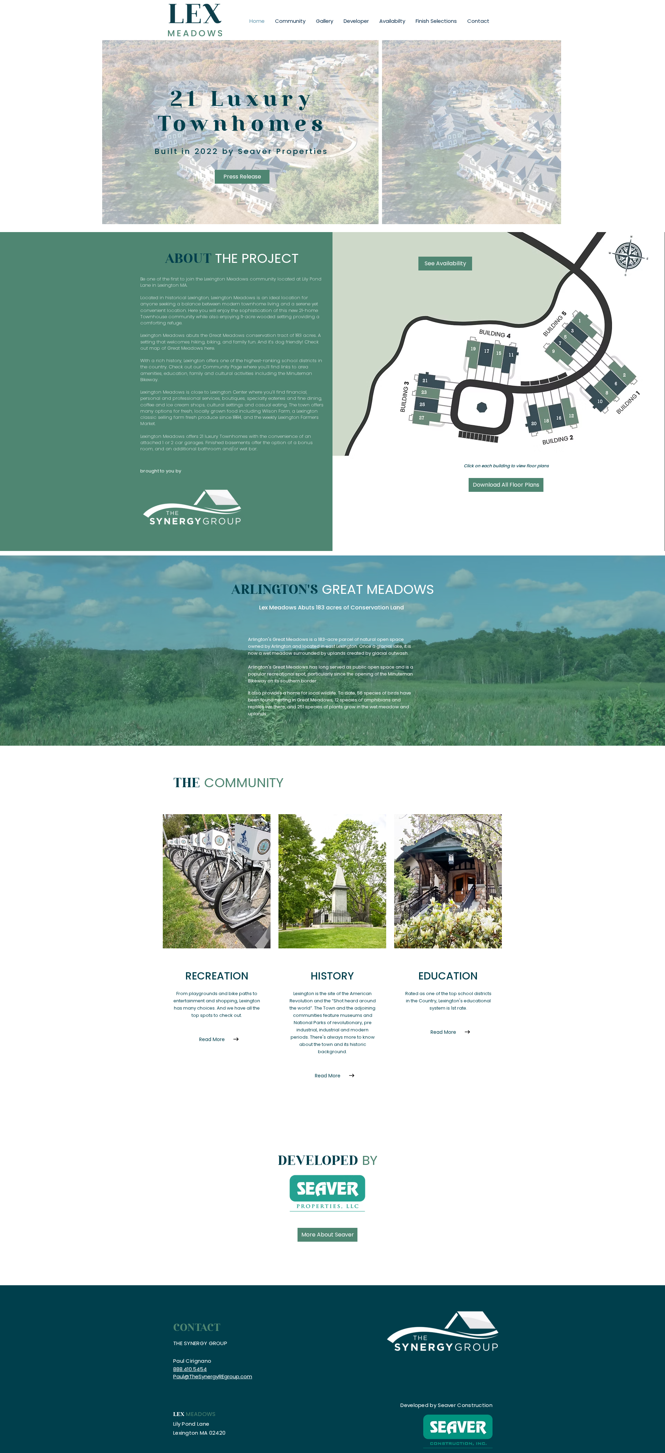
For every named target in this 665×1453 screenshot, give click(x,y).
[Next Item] (549, 132)
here (209, 348)
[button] (324, 21)
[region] (433, 398)
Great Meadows (227, 335)
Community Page (222, 367)
